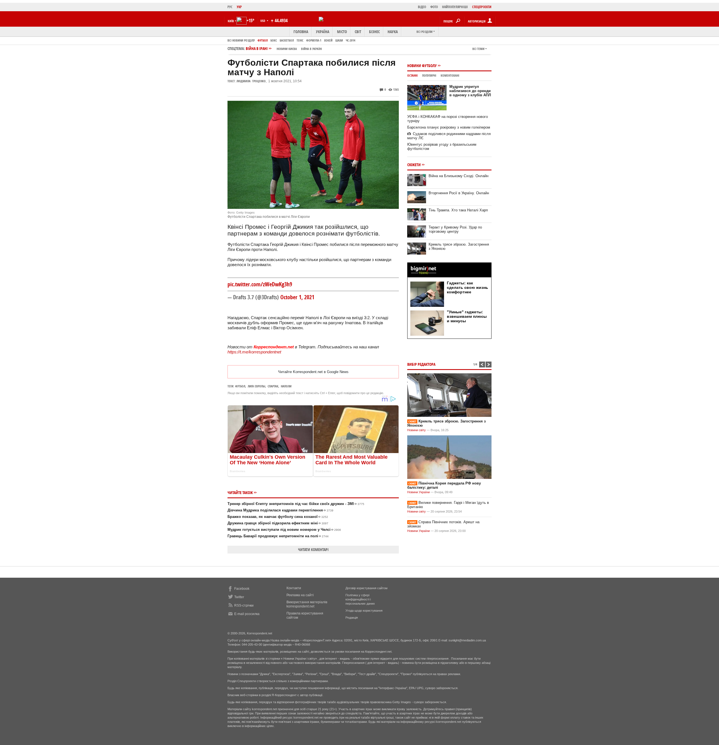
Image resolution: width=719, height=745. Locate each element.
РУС (230, 6)
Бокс (273, 40)
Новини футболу (422, 65)
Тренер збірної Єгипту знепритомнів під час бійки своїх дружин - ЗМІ (295, 504)
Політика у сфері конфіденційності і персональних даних (360, 599)
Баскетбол (287, 40)
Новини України (418, 492)
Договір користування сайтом (366, 588)
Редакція (351, 617)
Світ (358, 31)
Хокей (328, 40)
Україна (322, 31)
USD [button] (263, 21)
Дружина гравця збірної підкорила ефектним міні (277, 523)
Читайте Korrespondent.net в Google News (313, 372)
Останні (412, 75)
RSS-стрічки (244, 605)
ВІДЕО (422, 6)
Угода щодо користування (364, 610)
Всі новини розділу (241, 40)
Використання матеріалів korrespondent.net (306, 604)
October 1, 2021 (297, 297)
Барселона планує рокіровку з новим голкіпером (448, 127)
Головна (300, 31)
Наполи (286, 386)
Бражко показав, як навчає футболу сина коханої (277, 517)
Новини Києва (287, 49)
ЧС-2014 (350, 40)
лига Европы (256, 386)
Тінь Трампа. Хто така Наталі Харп (458, 210)
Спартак (273, 386)
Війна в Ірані (284, 48)
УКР (239, 6)
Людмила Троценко (251, 81)
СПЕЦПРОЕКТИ (482, 6)
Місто (342, 31)
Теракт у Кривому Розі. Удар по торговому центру (455, 229)
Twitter (239, 597)
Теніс (300, 40)
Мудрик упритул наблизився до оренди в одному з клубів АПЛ (470, 90)
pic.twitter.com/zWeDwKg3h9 (259, 284)
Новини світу (416, 430)
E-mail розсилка (247, 614)
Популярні (429, 75)
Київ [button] (231, 21)
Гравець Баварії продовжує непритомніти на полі (278, 536)
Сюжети (414, 164)
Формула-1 (313, 40)
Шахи (339, 40)
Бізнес (374, 31)
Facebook (241, 589)
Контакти (293, 588)
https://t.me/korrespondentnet (254, 351)
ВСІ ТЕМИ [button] (478, 49)
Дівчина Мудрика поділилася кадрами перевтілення (280, 510)
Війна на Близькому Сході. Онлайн (458, 176)
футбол (240, 386)
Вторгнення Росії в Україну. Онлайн (459, 193)
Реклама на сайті (300, 595)
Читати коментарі (313, 549)
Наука (393, 31)
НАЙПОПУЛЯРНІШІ (455, 6)
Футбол (263, 40)
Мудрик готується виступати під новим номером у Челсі (284, 529)
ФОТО (434, 6)
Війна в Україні (311, 49)
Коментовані (450, 75)
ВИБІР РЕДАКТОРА (421, 364)
